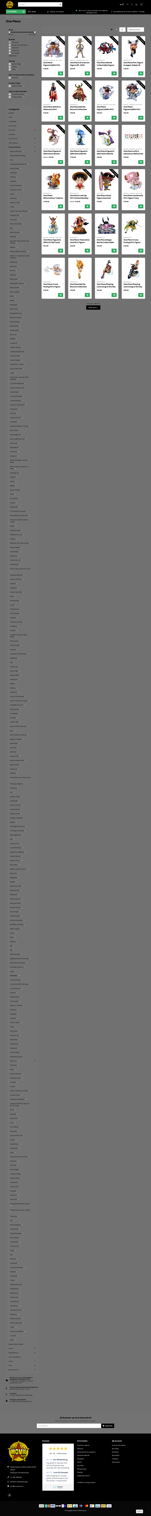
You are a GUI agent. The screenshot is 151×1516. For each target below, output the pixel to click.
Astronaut (14, 198)
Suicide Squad (15, 1178)
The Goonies (15, 641)
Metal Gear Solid (17, 886)
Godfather (14, 626)
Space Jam (14, 1131)
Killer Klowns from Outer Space (20, 778)
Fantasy (15, 67)
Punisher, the (15, 1035)
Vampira (13, 1272)
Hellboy (13, 684)
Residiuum (14, 1048)
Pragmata (14, 1014)
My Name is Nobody (17, 924)
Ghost (13, 596)
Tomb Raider (15, 1242)
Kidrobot (13, 773)
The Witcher (15, 1306)
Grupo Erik (15, 50)
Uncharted (14, 1263)
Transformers (15, 1246)
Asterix (13, 194)
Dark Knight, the (16, 435)
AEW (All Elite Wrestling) (18, 156)
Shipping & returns (83, 1476)
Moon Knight (15, 912)
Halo (12, 662)
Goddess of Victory (17, 622)
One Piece (16, 77)
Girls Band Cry (15, 609)
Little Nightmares (16, 835)
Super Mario (15, 1182)
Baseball (14, 237)
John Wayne (15, 743)
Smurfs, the (14, 1118)
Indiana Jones (15, 709)
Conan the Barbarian (18, 383)
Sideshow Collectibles (18, 1099)
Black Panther (15, 288)
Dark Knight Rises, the (18, 439)
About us (80, 1449)
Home (8, 17)
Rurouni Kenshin (16, 1074)
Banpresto (15, 48)
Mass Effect (15, 865)
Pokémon (14, 1010)
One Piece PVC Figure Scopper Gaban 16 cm (133, 65)
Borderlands (15, 326)
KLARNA (11, 113)
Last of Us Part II (16, 805)
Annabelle (14, 173)
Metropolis (14, 895)
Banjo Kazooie (15, 232)
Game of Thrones (17, 579)
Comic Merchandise (19, 94)
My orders (115, 1449)
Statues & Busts (18, 86)
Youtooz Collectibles (18, 1331)
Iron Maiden (15, 713)
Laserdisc (12, 134)
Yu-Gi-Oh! (14, 1336)
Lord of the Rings (17, 848)
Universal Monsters (18, 1267)
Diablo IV (14, 477)
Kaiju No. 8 (14, 769)
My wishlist (115, 1455)
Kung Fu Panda (16, 797)
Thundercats (15, 1229)
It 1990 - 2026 (15, 722)
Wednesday (15, 1297)
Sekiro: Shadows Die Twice (20, 1091)
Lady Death (14, 801)
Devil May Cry (15, 473)
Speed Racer (15, 1144)
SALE (10, 117)
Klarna (79, 1462)
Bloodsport (14, 305)
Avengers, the (16, 215)
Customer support (83, 1445)
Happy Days (15, 667)
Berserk (13, 271)
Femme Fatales (16, 547)
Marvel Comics (16, 860)
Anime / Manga (18, 64)
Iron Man (14, 718)
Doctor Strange (16, 490)
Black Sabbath (15, 292)
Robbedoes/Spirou (17, 1057)
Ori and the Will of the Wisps (20, 984)
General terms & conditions (86, 1452)
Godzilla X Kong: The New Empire (18, 636)
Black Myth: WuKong (17, 283)
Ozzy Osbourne (16, 988)
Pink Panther (15, 1001)
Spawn (13, 1140)
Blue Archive (15, 309)
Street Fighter (15, 1169)
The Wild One (15, 1302)
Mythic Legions (16, 929)
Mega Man (14, 878)
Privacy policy (81, 1469)
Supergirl (14, 1191)
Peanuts (14, 993)
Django (13, 486)
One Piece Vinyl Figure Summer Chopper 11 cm (104, 198)
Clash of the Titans (17, 369)
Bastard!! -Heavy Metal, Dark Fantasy (19, 242)
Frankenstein (15, 564)
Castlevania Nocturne (18, 352)
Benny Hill (14, 266)
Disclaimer (80, 1459)
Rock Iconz (14, 1061)
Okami (13, 971)
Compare (115, 1459)
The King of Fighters (17, 784)
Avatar (13, 207)
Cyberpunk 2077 (16, 418)
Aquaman (14, 181)
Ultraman (14, 1259)
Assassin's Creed (17, 190)
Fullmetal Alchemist (17, 575)
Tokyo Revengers (16, 1233)
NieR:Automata (16, 954)
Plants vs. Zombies (17, 1005)
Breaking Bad (15, 330)
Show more (92, 307)
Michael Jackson (16, 899)
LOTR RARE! (12, 122)
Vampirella (14, 1276)
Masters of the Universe (19, 869)
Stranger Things (16, 1174)
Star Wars (14, 1161)
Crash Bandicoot (16, 401)
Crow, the (14, 413)
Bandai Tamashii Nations (20, 45)
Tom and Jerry (15, 1238)
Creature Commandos (18, 405)
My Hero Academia (17, 920)
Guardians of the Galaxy (19, 654)
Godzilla (14, 630)
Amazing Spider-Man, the (19, 164)
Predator (14, 1018)
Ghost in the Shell (17, 592)
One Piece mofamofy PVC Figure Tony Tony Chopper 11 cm (133, 198)
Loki (12, 839)
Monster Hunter (16, 907)
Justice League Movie (18, 760)
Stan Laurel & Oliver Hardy (19, 1157)
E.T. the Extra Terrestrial (19, 511)
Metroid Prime (15, 890)
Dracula (13, 503)
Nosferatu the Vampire (18, 963)
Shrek (13, 1110)
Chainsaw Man (16, 356)
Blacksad (14, 275)
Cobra (13, 373)
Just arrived (12, 126)
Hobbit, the (14, 692)
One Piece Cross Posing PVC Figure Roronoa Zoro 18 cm (132, 242)
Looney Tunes (15, 843)
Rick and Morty (16, 1052)
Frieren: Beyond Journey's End (20, 570)
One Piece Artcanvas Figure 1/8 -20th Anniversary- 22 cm (79, 65)
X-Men (13, 1327)
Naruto (13, 933)
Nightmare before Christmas (20, 959)
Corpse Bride (15, 392)
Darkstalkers (15, 447)
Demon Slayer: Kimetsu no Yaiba (19, 468)
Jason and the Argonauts (19, 726)
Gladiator (14, 618)
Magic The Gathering (18, 852)
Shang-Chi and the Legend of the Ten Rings (20, 1105)
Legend (13, 822)
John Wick (14, 748)
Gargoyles (14, 588)
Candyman (14, 343)
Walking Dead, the (17, 1284)
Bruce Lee (14, 335)
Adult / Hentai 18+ (16, 151)
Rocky (13, 1069)
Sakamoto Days (16, 1078)
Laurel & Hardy (16, 809)
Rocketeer (14, 1065)
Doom (13, 494)
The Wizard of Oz (16, 1310)
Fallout (13, 526)
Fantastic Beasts (16, 530)
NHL (12, 950)
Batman (14, 247)
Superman (14, 1195)
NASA (12, 937)
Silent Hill (14, 1114)
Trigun (13, 1250)
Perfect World (15, 997)
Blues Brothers (16, 322)
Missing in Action (16, 903)
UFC (12, 1255)
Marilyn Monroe (16, 856)
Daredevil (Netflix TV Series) (20, 426)
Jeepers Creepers (17, 739)
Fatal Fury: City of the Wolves (20, 543)
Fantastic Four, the (17, 535)
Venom (13, 1280)
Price (10, 1365)
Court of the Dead (17, 396)
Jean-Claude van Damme (19, 735)
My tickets (115, 1452)
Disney (13, 481)
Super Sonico (15, 1187)
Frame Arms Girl (16, 560)
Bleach (13, 300)
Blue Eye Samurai (16, 317)
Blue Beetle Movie (17, 313)
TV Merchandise (18, 97)
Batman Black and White (19, 251)
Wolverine (14, 1314)
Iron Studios (16, 53)
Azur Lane (14, 220)
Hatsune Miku (16, 675)
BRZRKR (13, 339)
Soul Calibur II (15, 1127)
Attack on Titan (16, 203)
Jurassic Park (15, 756)
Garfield (13, 584)
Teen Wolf (14, 1199)
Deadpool (14, 456)
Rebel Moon (15, 1040)
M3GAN (13, 882)
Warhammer (15, 1293)
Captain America (16, 347)
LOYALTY (139, 1511)
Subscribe (109, 1426)
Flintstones (14, 556)
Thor (12, 1220)
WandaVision (15, 1289)
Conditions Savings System (86, 1482)
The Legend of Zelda (18, 831)
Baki (12, 228)
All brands (15, 42)
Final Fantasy (15, 552)
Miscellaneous (13, 1353)
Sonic (12, 1123)
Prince (13, 1027)
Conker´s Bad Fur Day (18, 388)
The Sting (14, 1165)
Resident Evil (15, 1044)
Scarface (14, 1082)
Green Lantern (16, 645)
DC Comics (15, 452)
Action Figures (13, 143)
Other (15, 69)
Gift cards (32, 12)
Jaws (12, 731)
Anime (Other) (16, 168)
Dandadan (14, 422)
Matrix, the (14, 873)
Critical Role (14, 409)
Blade (13, 296)
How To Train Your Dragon (19, 701)
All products (116, 1462)
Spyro (13, 1152)
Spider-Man (15, 1148)
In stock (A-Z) (13, 139)
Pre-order (12, 130)
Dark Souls (14, 443)
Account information (118, 1445)
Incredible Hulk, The (18, 705)
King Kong (14, 788)
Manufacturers (14, 1370)
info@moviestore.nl (16, 1486)
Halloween (14, 658)
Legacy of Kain (15, 814)
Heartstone (14, 679)
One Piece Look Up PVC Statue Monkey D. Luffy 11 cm (79, 198)
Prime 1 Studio (16, 1022)
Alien (12, 160)
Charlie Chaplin (16, 360)
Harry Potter (15, 671)
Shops (11, 1361)
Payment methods (83, 1455)
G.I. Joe (13, 605)
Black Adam (14, 279)
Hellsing (13, 688)
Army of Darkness (17, 185)
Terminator (14, 1216)
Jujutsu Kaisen (15, 765)
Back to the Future (17, 224)
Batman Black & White (16, 1344)
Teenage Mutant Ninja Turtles (20, 1205)
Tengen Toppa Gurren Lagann (20, 1211)
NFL (12, 946)
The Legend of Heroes (18, 826)
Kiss (12, 792)
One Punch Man (16, 980)
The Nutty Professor (17, 967)
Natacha (13, 942)
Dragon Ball (15, 507)
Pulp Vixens (15, 1031)
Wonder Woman (16, 1319)
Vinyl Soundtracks (15, 1357)
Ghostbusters (15, 601)
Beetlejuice (14, 262)
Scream (13, 1086)
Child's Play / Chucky (17, 364)
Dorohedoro (15, 498)
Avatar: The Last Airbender (20, 211)
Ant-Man (13, 177)
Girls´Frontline (15, 613)
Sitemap (80, 1472)
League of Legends (17, 818)
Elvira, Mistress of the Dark (20, 515)
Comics (11, 1348)
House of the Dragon (18, 696)
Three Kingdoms (16, 1225)
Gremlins (14, 650)
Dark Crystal (15, 430)
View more (12, 56)
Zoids (12, 1340)
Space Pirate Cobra (17, 1135)
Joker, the (14, 752)
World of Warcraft (17, 1323)
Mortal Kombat (16, 916)
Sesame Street (16, 1095)
